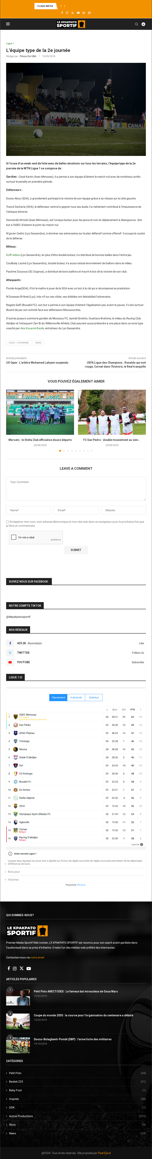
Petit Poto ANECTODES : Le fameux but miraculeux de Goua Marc (76, 991)
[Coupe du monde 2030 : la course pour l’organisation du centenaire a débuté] (18, 1021)
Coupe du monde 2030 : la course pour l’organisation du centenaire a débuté (83, 1015)
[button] (61, 6)
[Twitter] (72, 12)
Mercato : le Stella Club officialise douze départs (40, 439)
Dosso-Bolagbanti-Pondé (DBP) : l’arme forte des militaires (73, 1039)
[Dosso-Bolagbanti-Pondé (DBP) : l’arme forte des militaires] (18, 1045)
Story (77, 1124)
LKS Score (81, 885)
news (38, 342)
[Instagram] (67, 12)
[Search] (137, 24)
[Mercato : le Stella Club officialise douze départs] (40, 412)
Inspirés (77, 1099)
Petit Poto (77, 1073)
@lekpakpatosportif (18, 616)
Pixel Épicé (104, 1153)
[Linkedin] (84, 12)
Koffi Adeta (13, 255)
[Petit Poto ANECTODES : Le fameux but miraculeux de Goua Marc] (18, 997)
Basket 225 (77, 1081)
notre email (37, 957)
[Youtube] (78, 12)
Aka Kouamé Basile (32, 328)
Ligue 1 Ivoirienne (19, 342)
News (77, 1133)
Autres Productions (77, 1116)
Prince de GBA (28, 56)
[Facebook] (62, 12)
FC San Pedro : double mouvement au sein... (112, 439)
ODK (77, 1107)
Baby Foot (77, 1090)
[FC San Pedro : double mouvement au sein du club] (112, 412)
